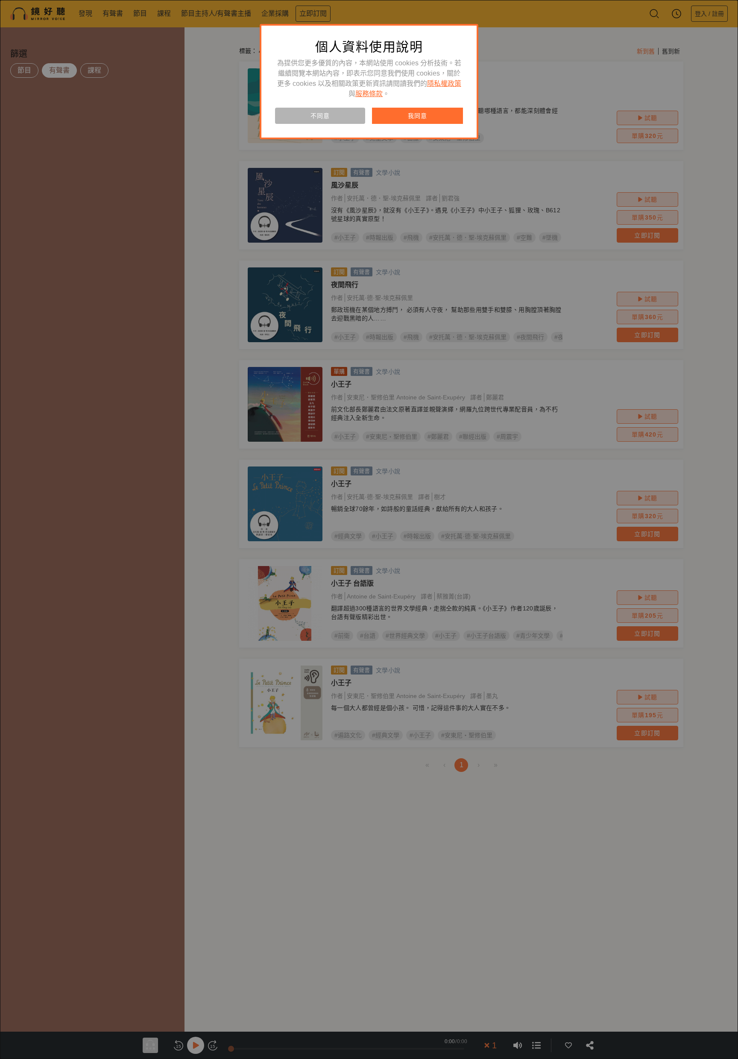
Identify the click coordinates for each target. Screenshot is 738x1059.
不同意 (319, 115)
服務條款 (369, 93)
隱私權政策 (444, 83)
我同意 (417, 115)
